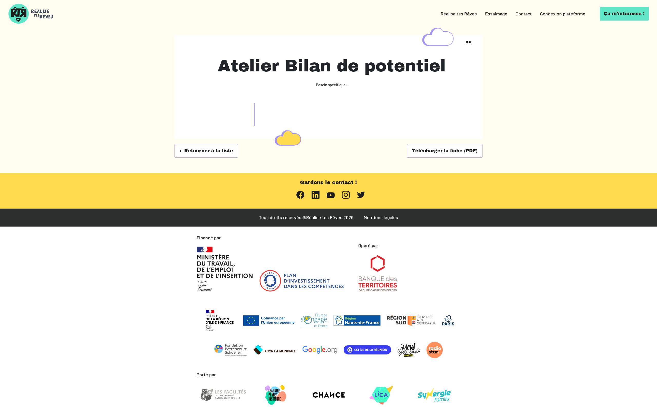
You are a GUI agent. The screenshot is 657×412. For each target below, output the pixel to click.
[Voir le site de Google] (319, 350)
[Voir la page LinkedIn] (316, 194)
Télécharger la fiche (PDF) (445, 150)
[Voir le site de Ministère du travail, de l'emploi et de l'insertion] (225, 269)
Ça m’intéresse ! (624, 13)
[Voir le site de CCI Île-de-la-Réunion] (367, 349)
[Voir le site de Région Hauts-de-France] (357, 320)
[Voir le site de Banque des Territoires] (377, 273)
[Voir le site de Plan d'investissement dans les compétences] (301, 281)
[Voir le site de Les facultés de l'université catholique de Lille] (223, 395)
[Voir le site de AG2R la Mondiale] (274, 350)
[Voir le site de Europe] (269, 320)
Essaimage (496, 13)
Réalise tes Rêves (459, 13)
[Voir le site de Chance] (328, 395)
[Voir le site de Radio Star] (434, 350)
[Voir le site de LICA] (381, 395)
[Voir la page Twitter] (361, 194)
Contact (524, 13)
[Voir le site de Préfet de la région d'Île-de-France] (220, 320)
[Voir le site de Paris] (448, 320)
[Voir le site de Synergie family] (434, 395)
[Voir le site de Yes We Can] (409, 350)
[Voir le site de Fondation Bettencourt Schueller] (230, 350)
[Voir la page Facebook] (300, 194)
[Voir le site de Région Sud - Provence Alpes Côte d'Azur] (411, 320)
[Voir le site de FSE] (314, 320)
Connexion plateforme (562, 13)
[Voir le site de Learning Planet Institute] (275, 395)
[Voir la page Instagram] (346, 194)
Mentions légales (381, 217)
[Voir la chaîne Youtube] (331, 194)
